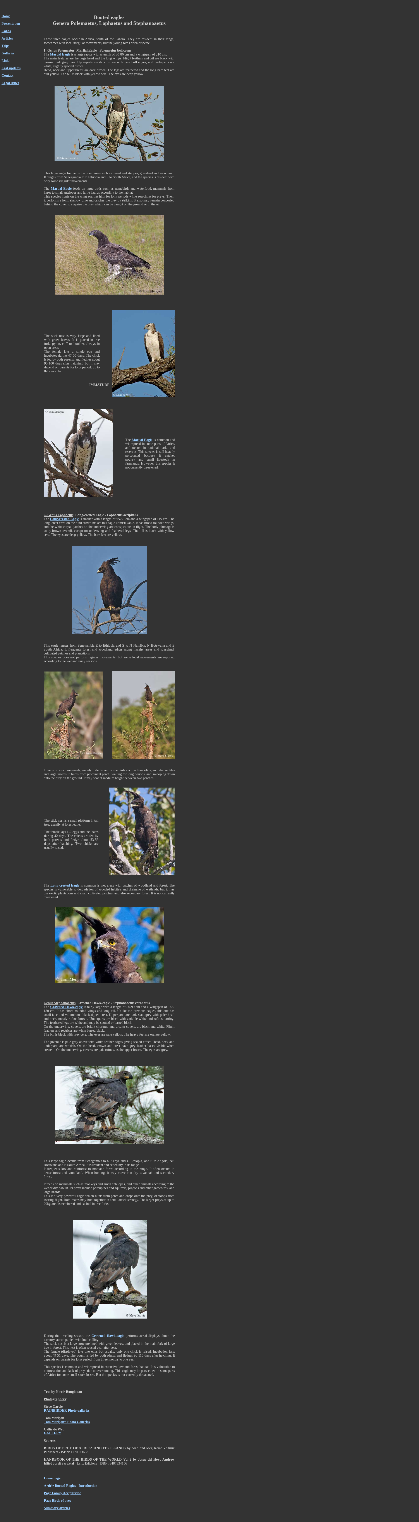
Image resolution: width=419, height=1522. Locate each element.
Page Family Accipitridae (62, 1493)
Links (6, 60)
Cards (6, 31)
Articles (7, 38)
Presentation (11, 23)
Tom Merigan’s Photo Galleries (67, 1422)
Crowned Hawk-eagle (66, 1007)
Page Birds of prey (57, 1500)
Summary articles (57, 1508)
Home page (52, 1478)
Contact (7, 75)
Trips (5, 46)
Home (6, 16)
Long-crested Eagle (64, 519)
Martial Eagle (60, 54)
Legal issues (10, 83)
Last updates (11, 68)
